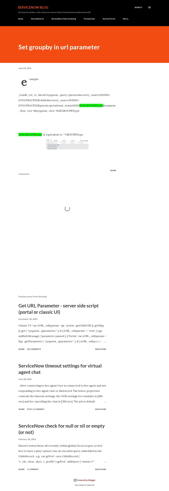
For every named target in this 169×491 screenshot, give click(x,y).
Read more (100, 349)
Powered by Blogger (86, 480)
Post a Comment (35, 409)
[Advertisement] (63, 262)
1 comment (33, 469)
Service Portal (109, 19)
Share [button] (113, 170)
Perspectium (89, 19)
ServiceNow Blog (33, 7)
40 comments (34, 349)
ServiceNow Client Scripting (63, 19)
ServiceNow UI (37, 19)
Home (20, 19)
